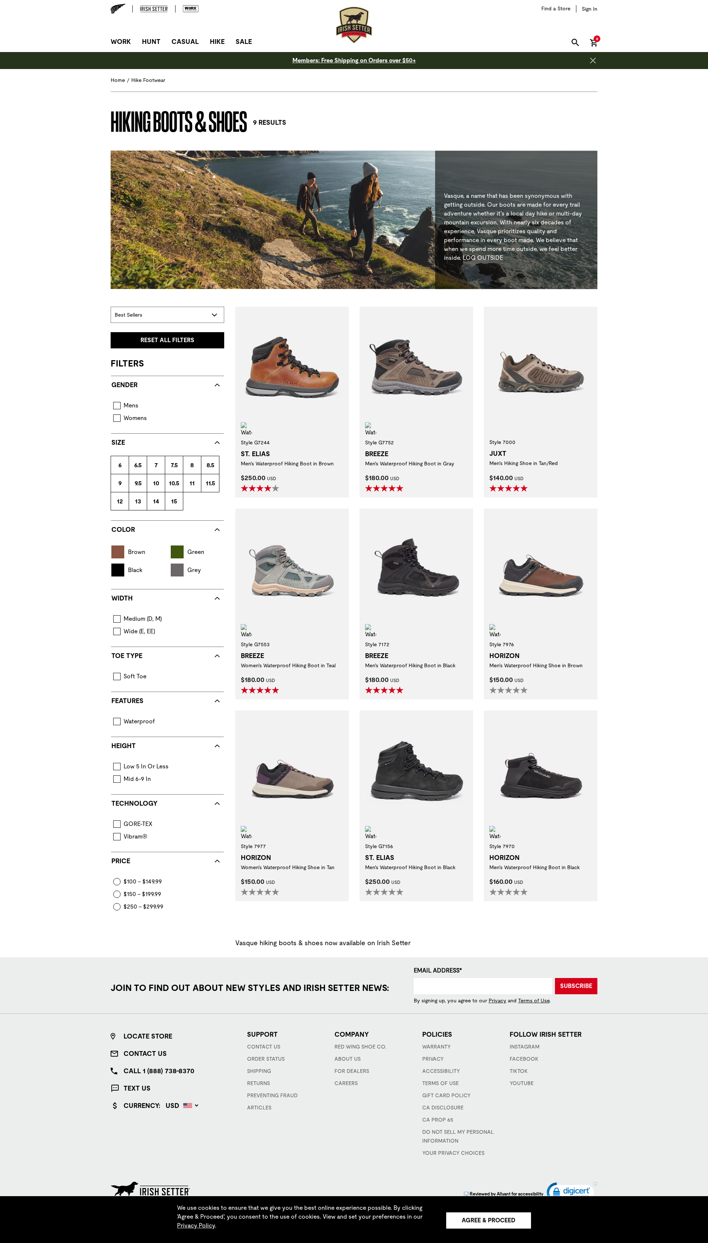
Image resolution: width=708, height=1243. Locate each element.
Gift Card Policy (446, 1095)
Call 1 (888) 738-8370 (159, 1071)
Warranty (436, 1047)
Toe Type (126, 656)
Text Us (137, 1088)
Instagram (524, 1047)
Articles (259, 1108)
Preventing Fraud (272, 1095)
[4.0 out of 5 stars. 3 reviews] (261, 488)
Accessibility (441, 1071)
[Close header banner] (593, 60)
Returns (258, 1083)
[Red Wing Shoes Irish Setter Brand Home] (354, 25)
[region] (354, 1219)
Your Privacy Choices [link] (453, 1153)
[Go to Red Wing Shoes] (122, 9)
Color (123, 529)
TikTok (519, 1071)
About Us (347, 1059)
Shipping (259, 1071)
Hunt (151, 41)
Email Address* (438, 970)
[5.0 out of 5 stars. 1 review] (385, 690)
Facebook (524, 1059)
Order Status (266, 1059)
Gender (124, 385)
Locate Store (148, 1036)
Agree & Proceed (489, 1220)
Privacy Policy (196, 1225)
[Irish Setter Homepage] (150, 1189)
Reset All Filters (167, 340)
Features (127, 701)
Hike (217, 41)
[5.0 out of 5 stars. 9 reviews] (509, 488)
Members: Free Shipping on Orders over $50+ (354, 60)
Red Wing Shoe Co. (360, 1047)
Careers (346, 1083)
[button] (571, 1194)
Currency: (142, 1105)
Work (121, 41)
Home (118, 80)
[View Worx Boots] (187, 9)
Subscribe (576, 985)
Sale (244, 41)
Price (120, 861)
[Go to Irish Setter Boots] (154, 9)
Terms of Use (533, 1000)
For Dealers (351, 1071)
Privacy (497, 1000)
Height (123, 746)
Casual (185, 41)
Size (118, 442)
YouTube (522, 1083)
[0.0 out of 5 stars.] (509, 690)
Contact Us (145, 1053)
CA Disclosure (443, 1108)
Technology (134, 803)
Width (122, 598)
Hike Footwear (148, 80)
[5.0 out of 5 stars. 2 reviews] (385, 488)
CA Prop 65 (437, 1120)
